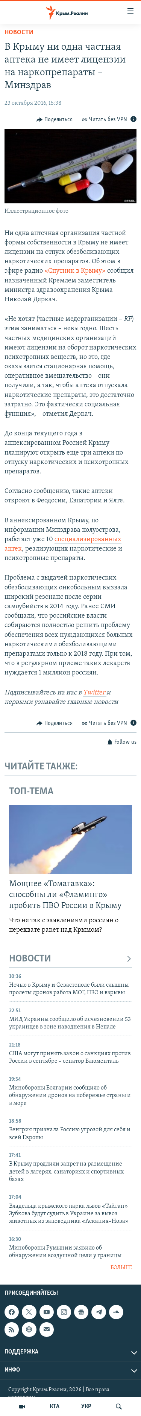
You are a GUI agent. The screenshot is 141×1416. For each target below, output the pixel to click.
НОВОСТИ (30, 959)
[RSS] (12, 1329)
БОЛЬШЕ (121, 1268)
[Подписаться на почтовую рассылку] (46, 1329)
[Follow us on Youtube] (46, 1312)
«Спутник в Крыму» (75, 271)
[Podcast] (29, 1329)
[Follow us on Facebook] (12, 1312)
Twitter (94, 693)
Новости (19, 32)
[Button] (54, 120)
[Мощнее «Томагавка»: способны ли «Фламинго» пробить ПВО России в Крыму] (70, 839)
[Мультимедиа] (22, 1406)
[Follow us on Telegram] (98, 1312)
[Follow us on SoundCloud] (116, 1312)
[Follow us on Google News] (81, 1312)
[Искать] (119, 1406)
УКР (86, 1407)
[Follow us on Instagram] (64, 1312)
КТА (54, 1407)
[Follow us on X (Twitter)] (29, 1312)
